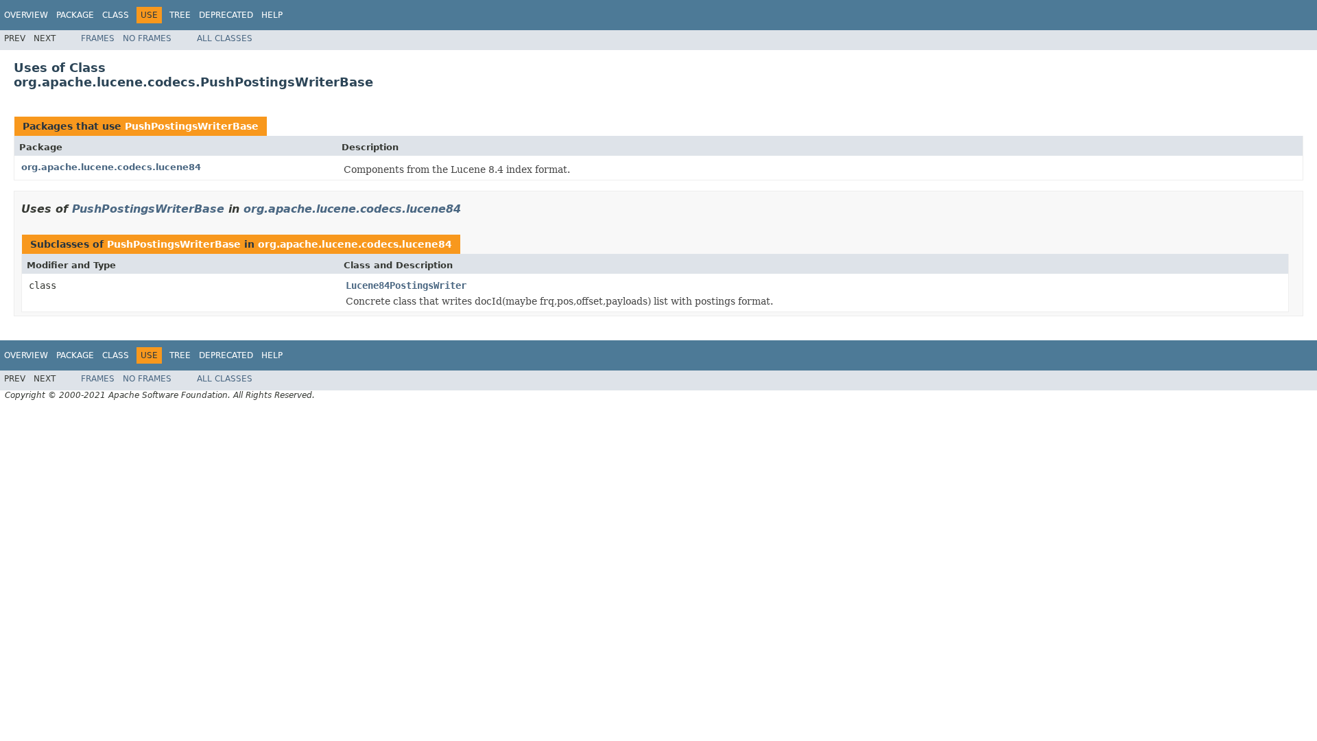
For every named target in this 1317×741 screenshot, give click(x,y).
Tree (180, 15)
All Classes (224, 38)
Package (75, 15)
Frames (98, 38)
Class (115, 15)
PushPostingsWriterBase (192, 126)
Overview (26, 15)
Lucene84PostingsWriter (406, 285)
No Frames (147, 38)
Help (272, 15)
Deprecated (226, 15)
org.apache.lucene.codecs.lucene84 (111, 167)
